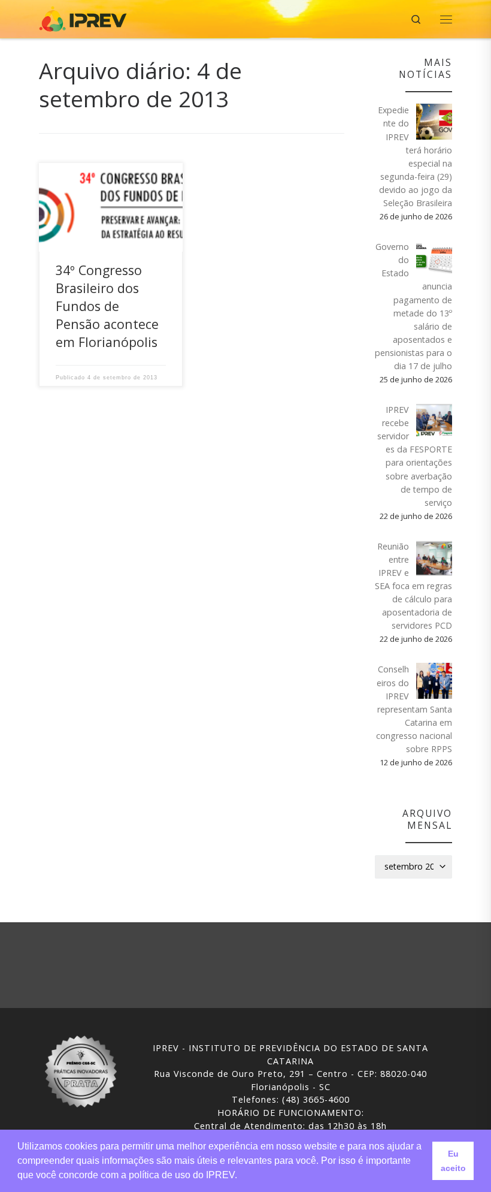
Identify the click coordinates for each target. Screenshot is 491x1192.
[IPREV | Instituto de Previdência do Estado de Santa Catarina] (83, 17)
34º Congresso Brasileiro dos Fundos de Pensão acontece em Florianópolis (107, 306)
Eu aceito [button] (453, 1161)
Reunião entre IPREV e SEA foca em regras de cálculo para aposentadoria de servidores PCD (413, 586)
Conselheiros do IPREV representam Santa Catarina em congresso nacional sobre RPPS (414, 709)
